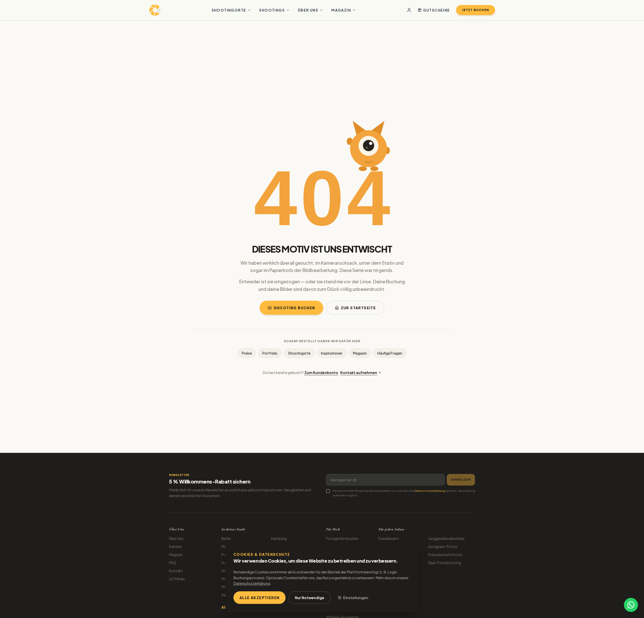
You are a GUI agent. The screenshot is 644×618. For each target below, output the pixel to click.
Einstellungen (355, 597)
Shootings (272, 10)
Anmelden (461, 480)
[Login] (409, 10)
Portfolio (269, 353)
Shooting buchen (294, 307)
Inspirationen (331, 353)
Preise (247, 353)
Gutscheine (436, 10)
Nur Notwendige (309, 597)
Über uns (308, 10)
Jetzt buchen (475, 10)
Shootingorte (229, 10)
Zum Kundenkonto (321, 372)
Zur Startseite (358, 307)
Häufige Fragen (389, 353)
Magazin (341, 10)
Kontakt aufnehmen (358, 372)
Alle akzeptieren (259, 597)
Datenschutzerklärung (429, 490)
